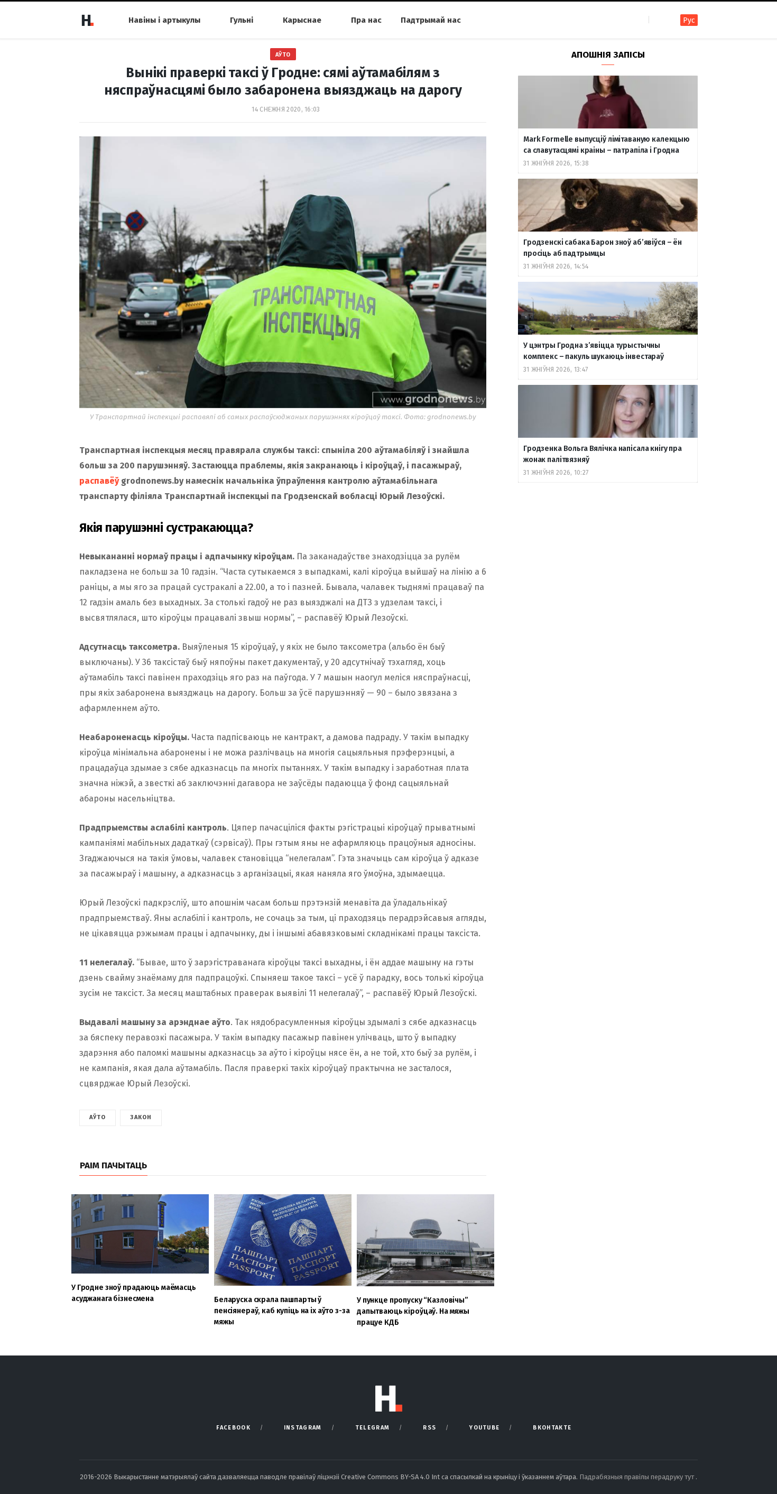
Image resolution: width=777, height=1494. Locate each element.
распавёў (99, 481)
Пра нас (366, 20)
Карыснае (302, 20)
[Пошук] (658, 20)
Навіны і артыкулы (164, 20)
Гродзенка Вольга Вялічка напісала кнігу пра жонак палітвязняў (602, 454)
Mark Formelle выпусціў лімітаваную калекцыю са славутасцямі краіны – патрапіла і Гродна (606, 145)
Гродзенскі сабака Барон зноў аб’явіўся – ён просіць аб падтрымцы (602, 248)
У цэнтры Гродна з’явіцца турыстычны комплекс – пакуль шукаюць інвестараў (593, 351)
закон (141, 1117)
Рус (689, 20)
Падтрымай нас (431, 20)
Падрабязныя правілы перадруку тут (637, 1477)
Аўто (283, 54)
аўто (97, 1117)
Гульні (241, 20)
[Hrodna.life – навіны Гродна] (87, 20)
